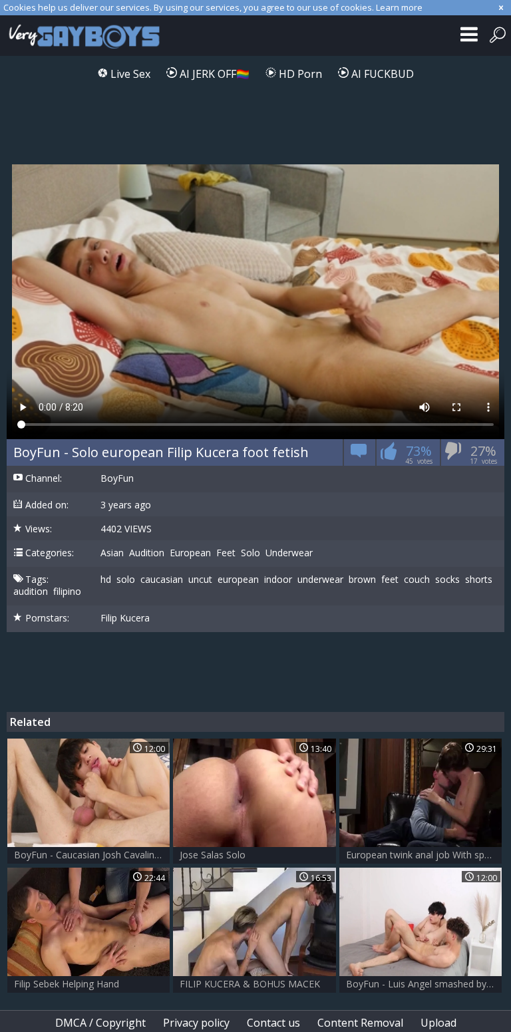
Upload (438, 1022)
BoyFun (117, 478)
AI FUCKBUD (381, 74)
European (190, 553)
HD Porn (299, 74)
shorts (478, 579)
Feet (226, 553)
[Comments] (359, 454)
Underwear (289, 553)
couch (417, 579)
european (238, 579)
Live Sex (129, 74)
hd (105, 579)
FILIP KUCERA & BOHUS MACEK (250, 983)
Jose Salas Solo (213, 854)
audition (30, 591)
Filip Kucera (125, 618)
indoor (278, 579)
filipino (67, 591)
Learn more (399, 7)
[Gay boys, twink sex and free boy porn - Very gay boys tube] (88, 35)
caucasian (161, 579)
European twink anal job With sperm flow (424, 854)
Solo (250, 553)
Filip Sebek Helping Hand (66, 983)
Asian (112, 553)
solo (125, 579)
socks (447, 579)
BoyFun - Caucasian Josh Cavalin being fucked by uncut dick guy (92, 854)
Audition (146, 553)
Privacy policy (196, 1022)
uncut (200, 579)
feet (390, 579)
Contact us (273, 1022)
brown (362, 579)
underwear (320, 579)
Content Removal (360, 1022)
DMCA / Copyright (100, 1022)
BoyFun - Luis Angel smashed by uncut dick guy (424, 983)
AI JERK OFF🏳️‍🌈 (213, 74)
